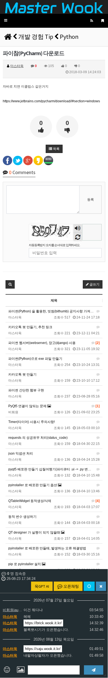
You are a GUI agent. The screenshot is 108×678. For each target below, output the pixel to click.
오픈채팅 (71, 586)
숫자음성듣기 (77, 229)
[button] (5, 20)
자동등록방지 (37, 221)
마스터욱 (10, 617)
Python (69, 36)
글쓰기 (94, 284)
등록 (90, 200)
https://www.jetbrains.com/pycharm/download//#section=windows (51, 101)
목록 (56, 149)
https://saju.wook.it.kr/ (43, 649)
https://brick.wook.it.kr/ (43, 623)
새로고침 (77, 237)
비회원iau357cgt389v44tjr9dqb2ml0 (12, 610)
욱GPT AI (42, 586)
